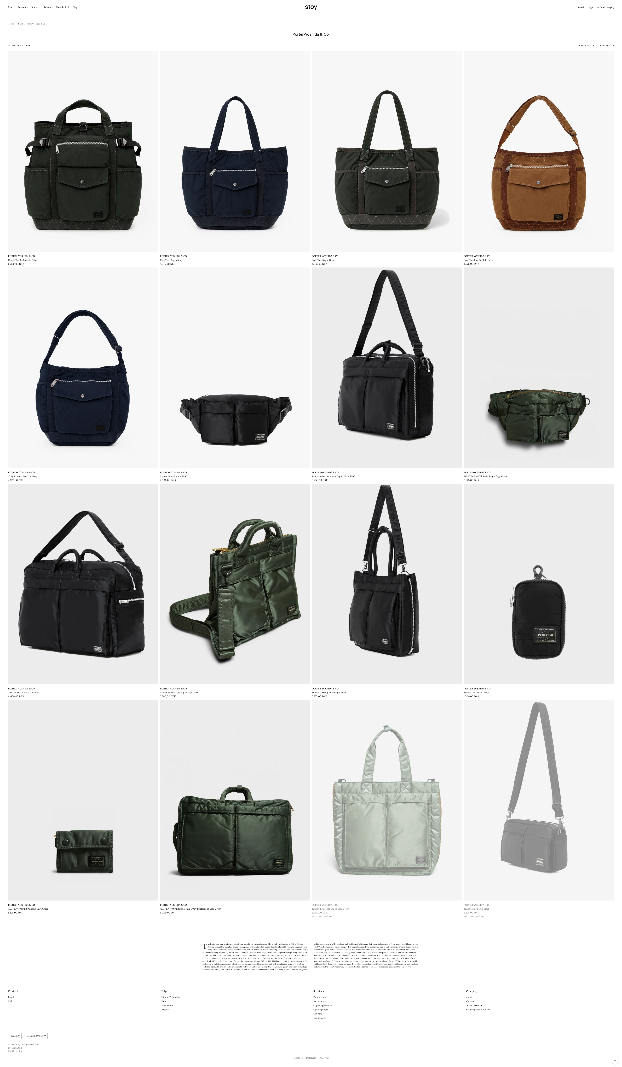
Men (10, 7)
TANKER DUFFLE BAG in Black (23, 692)
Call (10, 1001)
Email (11, 997)
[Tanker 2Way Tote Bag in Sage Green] (387, 800)
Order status (167, 1005)
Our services (319, 1018)
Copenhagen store (322, 1005)
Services (318, 991)
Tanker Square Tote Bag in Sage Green (179, 692)
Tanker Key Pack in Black (476, 692)
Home (11, 24)
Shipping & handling (171, 997)
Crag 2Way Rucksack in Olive (22, 260)
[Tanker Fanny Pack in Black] (235, 367)
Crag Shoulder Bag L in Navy (22, 476)
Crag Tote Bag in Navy (171, 260)
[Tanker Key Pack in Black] (539, 584)
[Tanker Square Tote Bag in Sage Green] (235, 584)
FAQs (163, 1001)
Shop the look (62, 7)
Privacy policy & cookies (478, 1009)
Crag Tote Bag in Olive (323, 260)
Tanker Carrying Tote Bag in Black (329, 692)
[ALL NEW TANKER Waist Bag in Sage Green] (539, 367)
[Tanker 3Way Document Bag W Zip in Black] (387, 367)
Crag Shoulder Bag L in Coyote (479, 260)
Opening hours (320, 1009)
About (469, 997)
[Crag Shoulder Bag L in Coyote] (539, 151)
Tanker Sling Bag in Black (476, 908)
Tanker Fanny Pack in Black (174, 476)
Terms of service (474, 1005)
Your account (320, 997)
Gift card (317, 1013)
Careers (470, 1001)
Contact (13, 991)
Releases (48, 7)
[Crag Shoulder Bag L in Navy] (83, 367)
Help (164, 991)
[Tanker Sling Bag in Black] (539, 800)
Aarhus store (319, 1001)
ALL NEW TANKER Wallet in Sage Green (28, 908)
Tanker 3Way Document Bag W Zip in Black (334, 476)
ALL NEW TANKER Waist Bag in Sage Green (485, 476)
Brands (34, 7)
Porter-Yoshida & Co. (21, 256)
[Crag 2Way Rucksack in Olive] (83, 151)
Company (472, 991)
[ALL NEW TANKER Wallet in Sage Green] (83, 800)
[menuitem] (12, 7)
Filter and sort (22, 45)
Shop (20, 24)
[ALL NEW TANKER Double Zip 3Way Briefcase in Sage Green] (235, 800)
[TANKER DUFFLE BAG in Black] (83, 584)
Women (22, 7)
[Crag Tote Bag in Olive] (387, 151)
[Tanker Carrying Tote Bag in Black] (387, 584)
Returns (165, 1009)
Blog (75, 7)
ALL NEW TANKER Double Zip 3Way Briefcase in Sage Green (190, 908)
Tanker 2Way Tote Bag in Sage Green (330, 908)
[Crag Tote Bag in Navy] (235, 151)
